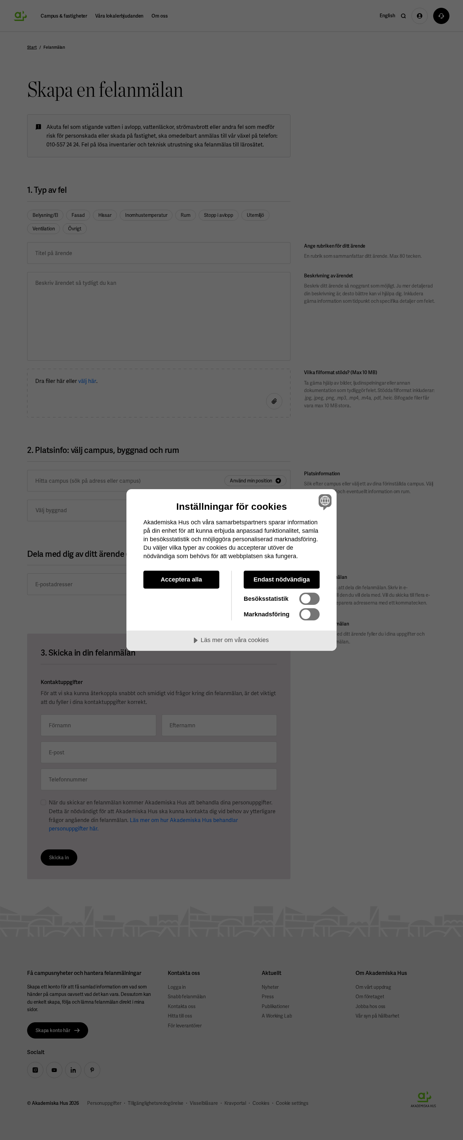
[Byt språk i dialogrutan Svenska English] (324, 502)
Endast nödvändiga (282, 579)
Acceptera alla (181, 579)
